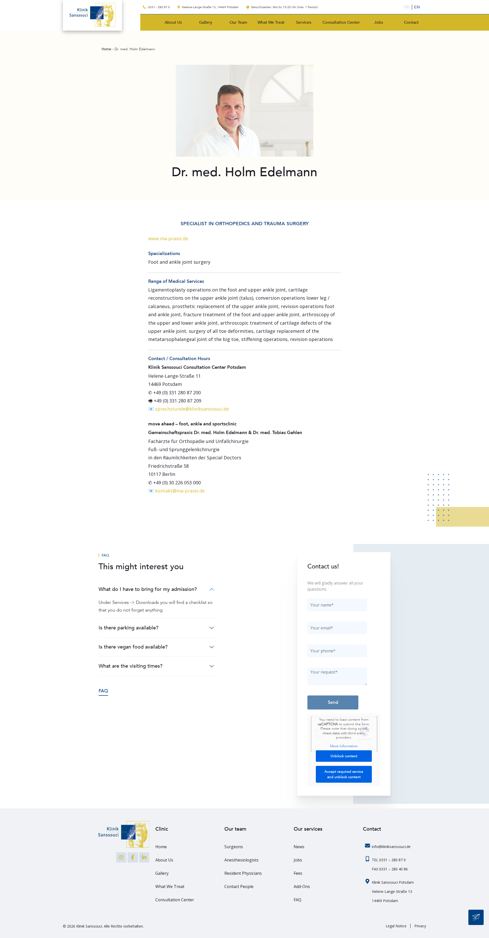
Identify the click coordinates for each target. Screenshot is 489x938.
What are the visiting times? (130, 666)
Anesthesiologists (241, 860)
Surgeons (233, 847)
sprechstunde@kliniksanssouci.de (192, 409)
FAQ (105, 555)
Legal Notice (396, 926)
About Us (173, 22)
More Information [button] (344, 746)
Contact (411, 22)
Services (303, 22)
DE (407, 7)
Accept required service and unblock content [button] (343, 774)
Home (161, 847)
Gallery (205, 22)
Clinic (161, 829)
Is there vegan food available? (133, 646)
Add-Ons (302, 886)
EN (417, 7)
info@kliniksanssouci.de (391, 846)
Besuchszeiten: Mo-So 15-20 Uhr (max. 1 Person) (284, 7)
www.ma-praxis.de (168, 238)
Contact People (238, 886)
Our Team (238, 22)
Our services (308, 829)
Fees (298, 873)
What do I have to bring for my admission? (148, 589)
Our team (235, 829)
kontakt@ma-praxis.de (180, 491)
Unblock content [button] (344, 756)
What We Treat (270, 22)
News (299, 847)
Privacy (420, 926)
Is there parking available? (128, 627)
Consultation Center (341, 22)
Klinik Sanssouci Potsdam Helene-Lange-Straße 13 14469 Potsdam (393, 891)
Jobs (378, 22)
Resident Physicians (243, 873)
